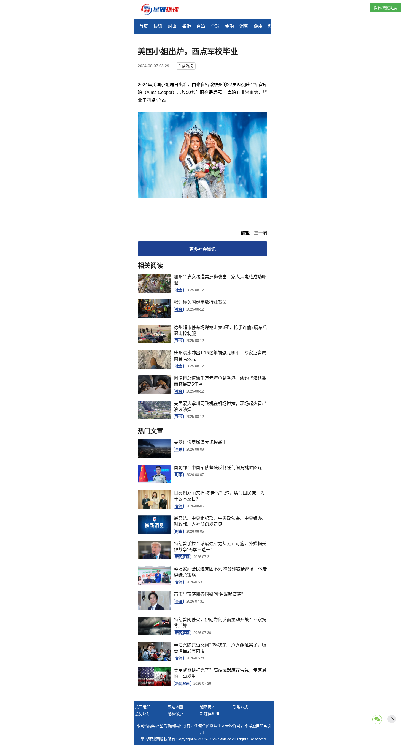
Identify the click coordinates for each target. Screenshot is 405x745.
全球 (215, 26)
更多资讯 (202, 249)
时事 (172, 26)
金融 (229, 26)
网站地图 (175, 707)
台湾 (200, 26)
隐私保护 (175, 713)
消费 (243, 26)
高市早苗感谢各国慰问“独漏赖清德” (208, 594)
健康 (258, 26)
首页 (143, 26)
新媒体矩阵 (209, 713)
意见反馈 (142, 713)
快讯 (157, 26)
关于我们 (142, 707)
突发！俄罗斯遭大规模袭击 (200, 442)
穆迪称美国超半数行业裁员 (200, 302)
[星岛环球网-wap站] (163, 10)
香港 (186, 26)
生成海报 (186, 66)
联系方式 (240, 707)
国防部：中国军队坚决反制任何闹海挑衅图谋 (218, 467)
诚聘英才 (207, 707)
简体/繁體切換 (385, 8)
